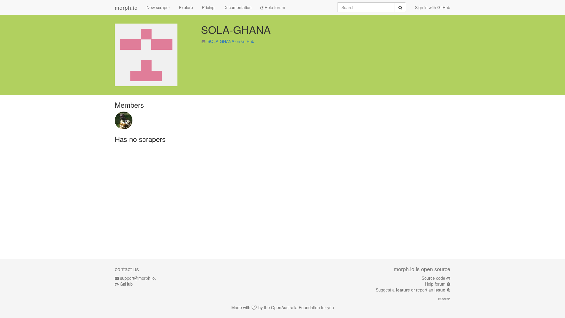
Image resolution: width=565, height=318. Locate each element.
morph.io (126, 7)
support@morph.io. (138, 278)
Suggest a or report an (410, 290)
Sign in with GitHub (432, 7)
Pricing (208, 7)
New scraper (158, 7)
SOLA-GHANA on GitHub (230, 41)
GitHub (126, 284)
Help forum (274, 7)
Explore (186, 7)
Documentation (237, 7)
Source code (433, 278)
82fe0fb (444, 298)
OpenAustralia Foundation (295, 307)
